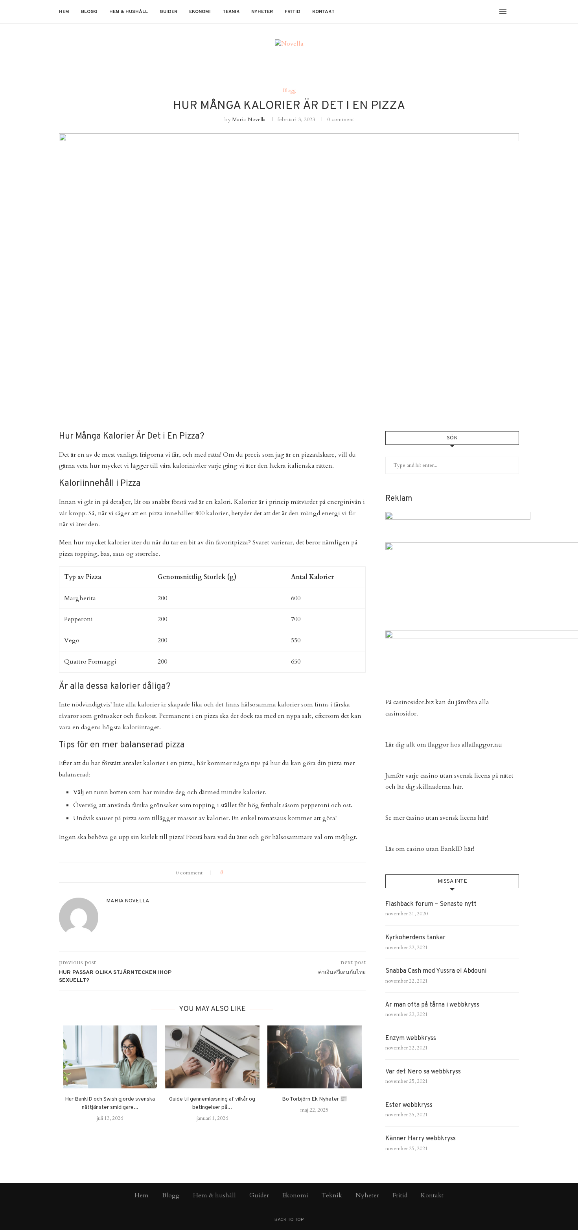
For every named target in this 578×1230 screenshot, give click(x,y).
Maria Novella (248, 119)
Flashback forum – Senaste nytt (431, 904)
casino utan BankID (434, 849)
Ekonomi (200, 12)
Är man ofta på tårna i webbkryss (432, 1005)
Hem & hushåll (128, 12)
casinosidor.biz (413, 702)
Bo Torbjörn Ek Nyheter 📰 (314, 1099)
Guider (168, 12)
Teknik (231, 12)
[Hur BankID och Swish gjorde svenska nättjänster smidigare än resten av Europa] (110, 1056)
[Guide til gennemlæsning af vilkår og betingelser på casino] (212, 1056)
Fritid (292, 12)
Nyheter (262, 12)
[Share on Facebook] (232, 872)
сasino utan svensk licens (441, 817)
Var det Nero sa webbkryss (423, 1072)
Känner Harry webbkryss (420, 1139)
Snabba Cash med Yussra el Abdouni (435, 971)
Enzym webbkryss (410, 1038)
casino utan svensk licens (455, 775)
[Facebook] (468, 11)
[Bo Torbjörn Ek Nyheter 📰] (314, 1056)
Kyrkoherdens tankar (415, 938)
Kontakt (323, 12)
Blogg (89, 12)
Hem (64, 12)
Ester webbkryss (409, 1105)
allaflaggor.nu (482, 744)
